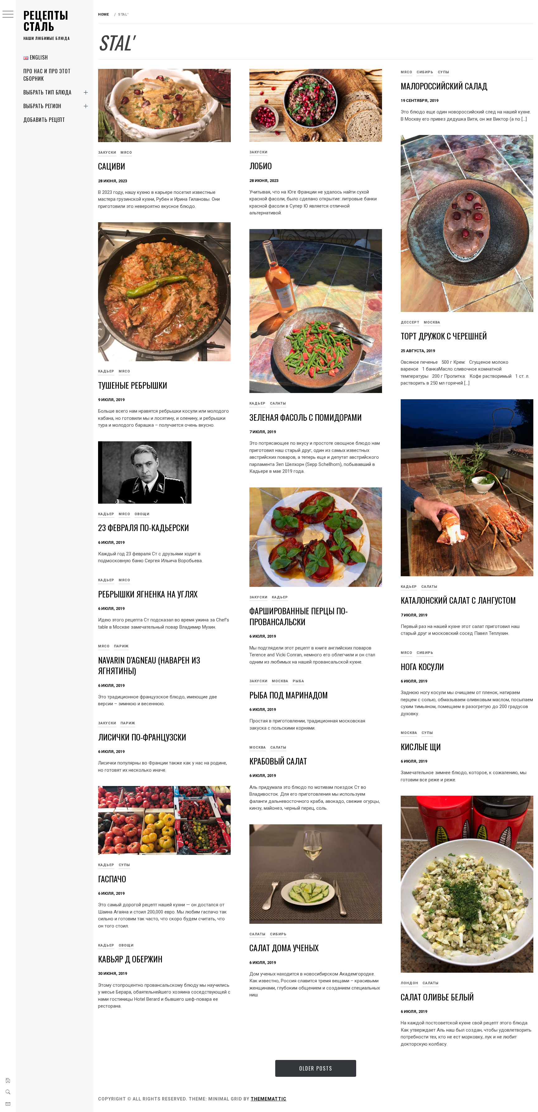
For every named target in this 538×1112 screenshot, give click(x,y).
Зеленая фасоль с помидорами (305, 417)
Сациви (111, 166)
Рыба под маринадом (288, 695)
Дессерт (410, 322)
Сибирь (425, 72)
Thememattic (268, 1098)
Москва (432, 322)
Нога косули (422, 666)
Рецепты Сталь (46, 20)
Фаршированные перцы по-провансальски (298, 616)
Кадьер (106, 371)
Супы (443, 72)
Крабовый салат (278, 761)
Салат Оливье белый (437, 997)
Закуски (107, 153)
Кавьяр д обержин (130, 959)
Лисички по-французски (142, 737)
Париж (121, 646)
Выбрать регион (42, 106)
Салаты (278, 403)
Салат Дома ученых (284, 948)
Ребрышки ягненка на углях (148, 594)
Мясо (126, 153)
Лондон (409, 983)
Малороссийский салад (444, 86)
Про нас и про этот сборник (47, 74)
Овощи (141, 514)
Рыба (298, 681)
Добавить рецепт (44, 119)
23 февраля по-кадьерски (143, 527)
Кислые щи (421, 747)
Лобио (260, 166)
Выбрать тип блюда (47, 92)
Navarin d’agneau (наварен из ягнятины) (149, 665)
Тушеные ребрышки (132, 385)
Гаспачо (112, 879)
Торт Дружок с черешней (444, 336)
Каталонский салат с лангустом (458, 600)
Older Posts (315, 1068)
